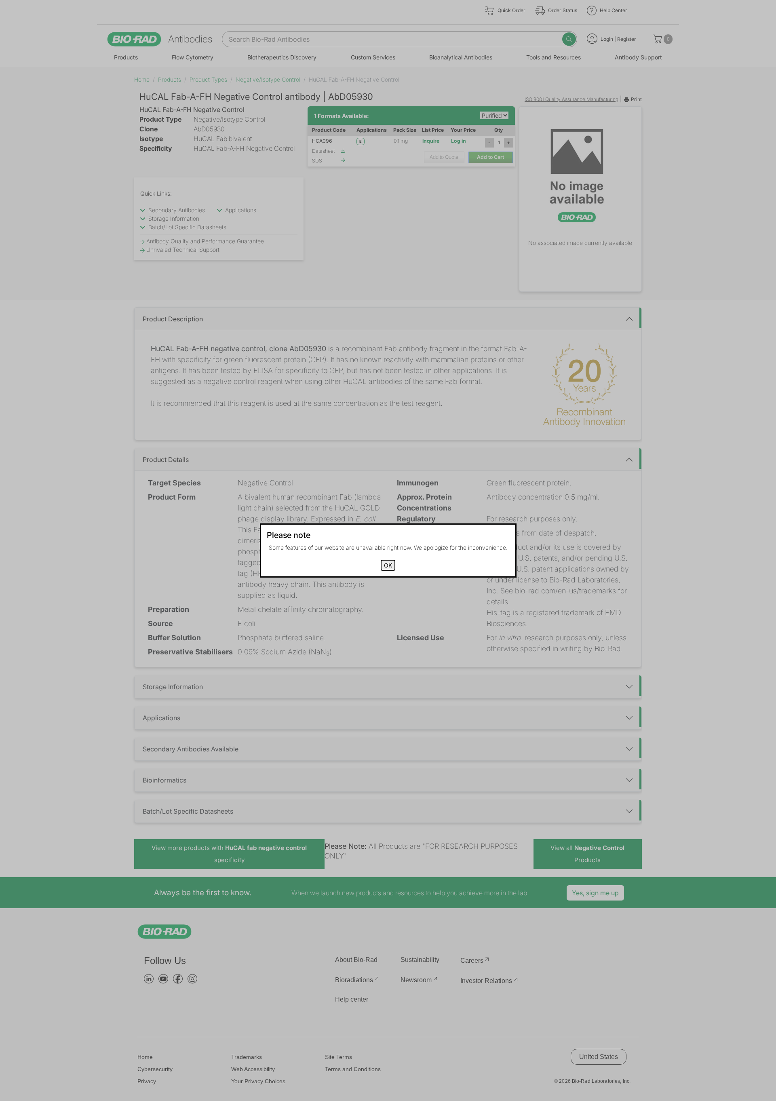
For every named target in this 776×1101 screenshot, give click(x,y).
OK (388, 565)
